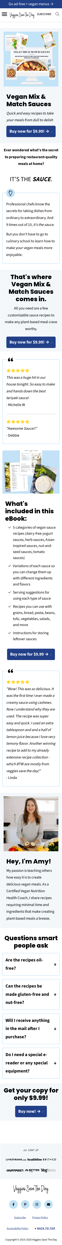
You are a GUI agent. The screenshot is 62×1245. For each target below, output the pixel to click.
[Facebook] (13, 1204)
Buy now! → (29, 1111)
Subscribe (20, 1217)
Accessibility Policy (17, 1228)
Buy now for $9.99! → (29, 131)
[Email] (48, 1204)
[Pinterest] (25, 1204)
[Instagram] (37, 1204)
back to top (46, 1228)
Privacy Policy (40, 1217)
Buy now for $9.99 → (29, 654)
